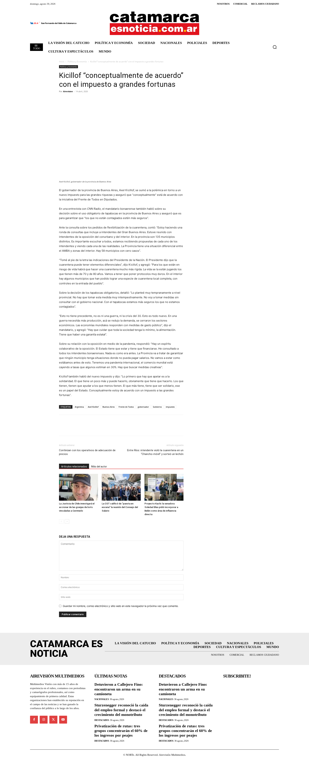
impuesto (170, 406)
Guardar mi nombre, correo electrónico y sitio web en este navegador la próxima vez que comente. (120, 605)
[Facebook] (62, 99)
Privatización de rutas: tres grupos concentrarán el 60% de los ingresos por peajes (121, 731)
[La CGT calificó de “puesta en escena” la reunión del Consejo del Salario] (121, 487)
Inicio (61, 61)
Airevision (68, 91)
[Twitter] (70, 99)
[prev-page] (61, 521)
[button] (274, 47)
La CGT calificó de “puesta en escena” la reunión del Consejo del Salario (120, 507)
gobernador (143, 406)
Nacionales (101, 699)
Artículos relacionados (74, 466)
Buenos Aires (108, 406)
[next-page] (67, 521)
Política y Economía (77, 61)
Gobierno (157, 406)
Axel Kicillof (93, 406)
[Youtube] (63, 720)
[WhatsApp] (87, 99)
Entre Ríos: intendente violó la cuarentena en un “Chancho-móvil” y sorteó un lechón (155, 452)
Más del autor (99, 466)
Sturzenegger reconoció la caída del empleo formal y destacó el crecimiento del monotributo (121, 710)
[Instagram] (44, 720)
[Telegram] (79, 99)
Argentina (79, 406)
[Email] (95, 99)
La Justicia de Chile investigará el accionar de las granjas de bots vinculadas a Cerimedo (76, 507)
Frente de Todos (126, 406)
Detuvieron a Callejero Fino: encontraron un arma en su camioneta (118, 689)
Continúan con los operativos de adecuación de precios (87, 452)
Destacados (101, 720)
